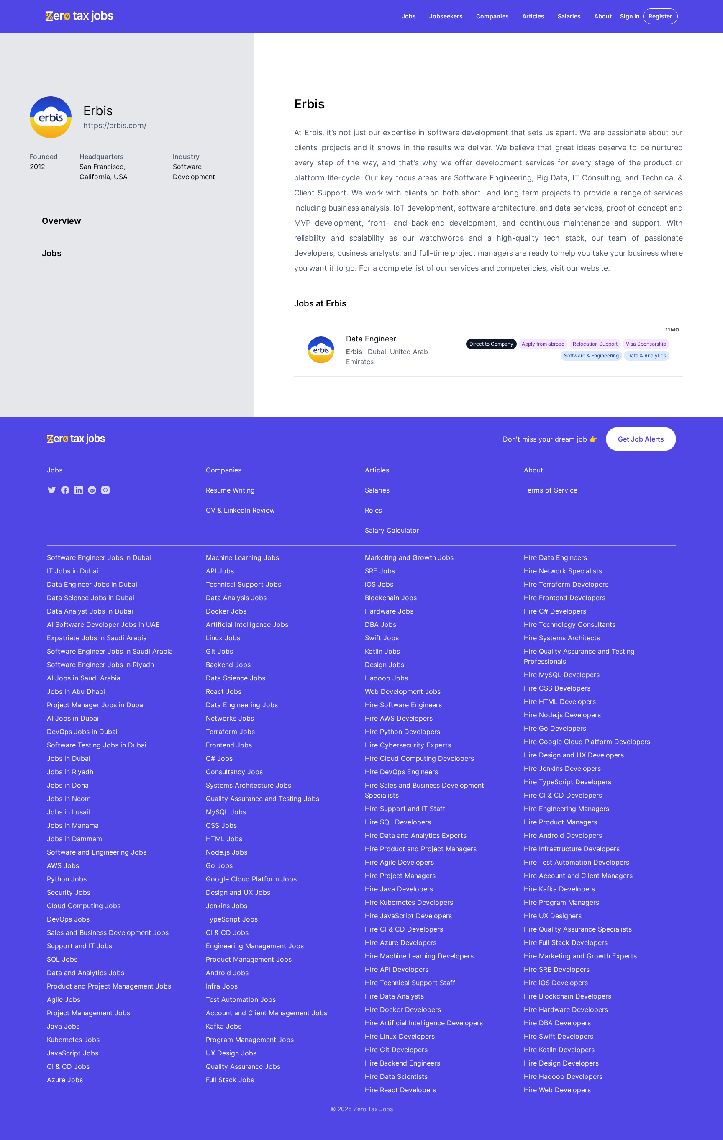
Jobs (409, 16)
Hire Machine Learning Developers (419, 956)
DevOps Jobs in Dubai (82, 731)
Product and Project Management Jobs (109, 986)
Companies (492, 16)
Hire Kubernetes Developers (409, 902)
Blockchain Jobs (391, 597)
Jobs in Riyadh (70, 772)
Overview (61, 221)
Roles (373, 510)
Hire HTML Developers (560, 701)
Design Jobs (384, 664)
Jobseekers (446, 16)
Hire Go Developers (555, 728)
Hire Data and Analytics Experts (416, 835)
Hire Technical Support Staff (410, 982)
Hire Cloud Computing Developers (419, 758)
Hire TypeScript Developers (567, 782)
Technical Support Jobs (243, 584)
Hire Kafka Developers (559, 889)
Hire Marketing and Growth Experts (580, 956)
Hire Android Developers (563, 835)
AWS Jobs (63, 865)
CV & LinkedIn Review (240, 510)
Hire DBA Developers (557, 1023)
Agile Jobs (63, 999)
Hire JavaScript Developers (408, 915)
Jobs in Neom (69, 798)
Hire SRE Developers (557, 969)
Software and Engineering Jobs (96, 852)
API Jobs (220, 571)
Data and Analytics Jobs (85, 972)
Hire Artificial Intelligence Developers (424, 1023)
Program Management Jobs (250, 1039)
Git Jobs (219, 651)
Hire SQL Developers (398, 822)
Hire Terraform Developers (566, 584)
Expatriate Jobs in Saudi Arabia (97, 638)
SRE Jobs (380, 571)
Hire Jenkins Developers (562, 768)
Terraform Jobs (230, 731)
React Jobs (223, 691)
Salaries (569, 16)
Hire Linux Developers (400, 1036)
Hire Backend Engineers (402, 1063)
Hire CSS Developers (557, 688)
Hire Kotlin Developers (559, 1049)
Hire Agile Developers (399, 862)
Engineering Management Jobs (255, 946)
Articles (533, 16)
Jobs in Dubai (68, 758)
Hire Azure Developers (400, 942)
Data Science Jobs (235, 678)
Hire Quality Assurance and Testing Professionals (579, 656)
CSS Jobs (221, 825)
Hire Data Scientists (396, 1076)
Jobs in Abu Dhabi (76, 691)
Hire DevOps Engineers (401, 772)
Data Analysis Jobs (236, 597)
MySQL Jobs (226, 812)
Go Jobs (219, 865)
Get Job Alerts (641, 439)
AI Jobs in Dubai (73, 718)
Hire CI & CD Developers (404, 929)
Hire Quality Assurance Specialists (578, 929)
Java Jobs (63, 1026)
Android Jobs (227, 972)
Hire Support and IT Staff (405, 808)
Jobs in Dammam (74, 838)
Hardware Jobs (389, 611)
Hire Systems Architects (562, 638)
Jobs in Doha (68, 785)
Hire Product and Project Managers (421, 849)
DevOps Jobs (68, 919)
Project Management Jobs (88, 1013)
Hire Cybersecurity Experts (408, 745)
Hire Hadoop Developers (563, 1076)
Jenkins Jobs (226, 905)
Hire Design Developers (561, 1063)
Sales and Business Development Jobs (108, 932)
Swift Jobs (382, 638)
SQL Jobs (62, 959)
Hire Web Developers (557, 1090)
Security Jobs (68, 892)
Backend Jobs (228, 664)
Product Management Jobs (249, 959)
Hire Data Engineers (555, 557)
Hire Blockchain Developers (567, 996)
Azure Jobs (65, 1080)
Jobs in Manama (73, 825)
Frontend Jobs (229, 745)
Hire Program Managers (561, 902)
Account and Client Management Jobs (266, 1013)
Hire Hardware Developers (566, 1009)
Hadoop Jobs (386, 678)
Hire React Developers (400, 1090)
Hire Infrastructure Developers (572, 849)
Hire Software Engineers (403, 705)
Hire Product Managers (560, 822)
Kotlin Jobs (382, 651)
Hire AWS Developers (399, 718)
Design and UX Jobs (238, 892)
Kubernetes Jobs (73, 1039)
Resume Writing (230, 490)
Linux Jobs (223, 638)
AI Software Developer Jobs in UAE (103, 624)
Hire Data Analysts (394, 996)
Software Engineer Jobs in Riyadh (100, 664)
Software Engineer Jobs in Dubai (99, 557)
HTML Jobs (224, 838)
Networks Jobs (230, 718)
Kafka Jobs (223, 1026)
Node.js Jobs (226, 852)
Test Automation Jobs (241, 999)
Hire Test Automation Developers (576, 862)
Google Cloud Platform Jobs (251, 879)
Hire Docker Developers (403, 1009)
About (603, 16)
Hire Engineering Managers (566, 808)
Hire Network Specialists (563, 571)
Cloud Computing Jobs (83, 905)
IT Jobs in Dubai (72, 571)
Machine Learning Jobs (242, 557)
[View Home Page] (79, 16)
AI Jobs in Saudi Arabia (83, 678)
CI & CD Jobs (68, 1066)
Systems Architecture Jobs (248, 785)
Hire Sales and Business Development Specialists (424, 790)
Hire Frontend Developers (564, 597)
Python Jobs (67, 879)
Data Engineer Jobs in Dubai (92, 584)
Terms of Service (550, 490)
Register (660, 16)
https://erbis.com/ (114, 125)
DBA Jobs (380, 624)
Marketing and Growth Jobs (409, 557)
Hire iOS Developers (556, 982)
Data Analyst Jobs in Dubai (90, 611)
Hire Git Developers (396, 1049)
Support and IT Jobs (79, 946)
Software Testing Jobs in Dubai (96, 745)
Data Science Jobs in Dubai (90, 597)
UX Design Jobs (231, 1053)
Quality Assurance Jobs (243, 1066)
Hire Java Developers (399, 889)
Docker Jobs (226, 611)
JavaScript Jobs (72, 1053)
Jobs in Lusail (68, 812)
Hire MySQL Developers (562, 674)
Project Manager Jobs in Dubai (96, 705)
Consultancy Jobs (234, 772)
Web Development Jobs (403, 691)
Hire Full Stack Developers (566, 942)
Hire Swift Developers (558, 1036)
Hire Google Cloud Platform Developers (587, 741)
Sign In (630, 16)
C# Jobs (219, 758)
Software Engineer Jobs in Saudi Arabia (110, 651)
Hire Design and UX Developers (574, 755)
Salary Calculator (392, 530)
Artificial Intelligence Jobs (247, 624)
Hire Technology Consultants (569, 624)
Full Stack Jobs (230, 1080)
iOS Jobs (379, 584)
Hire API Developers (396, 969)
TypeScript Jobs (232, 919)
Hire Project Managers (400, 875)
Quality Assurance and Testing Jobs (262, 798)
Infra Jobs (222, 986)
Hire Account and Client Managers (578, 875)
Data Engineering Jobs (242, 705)
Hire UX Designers (553, 915)
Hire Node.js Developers (562, 715)
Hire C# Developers (555, 611)
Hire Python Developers (402, 731)
